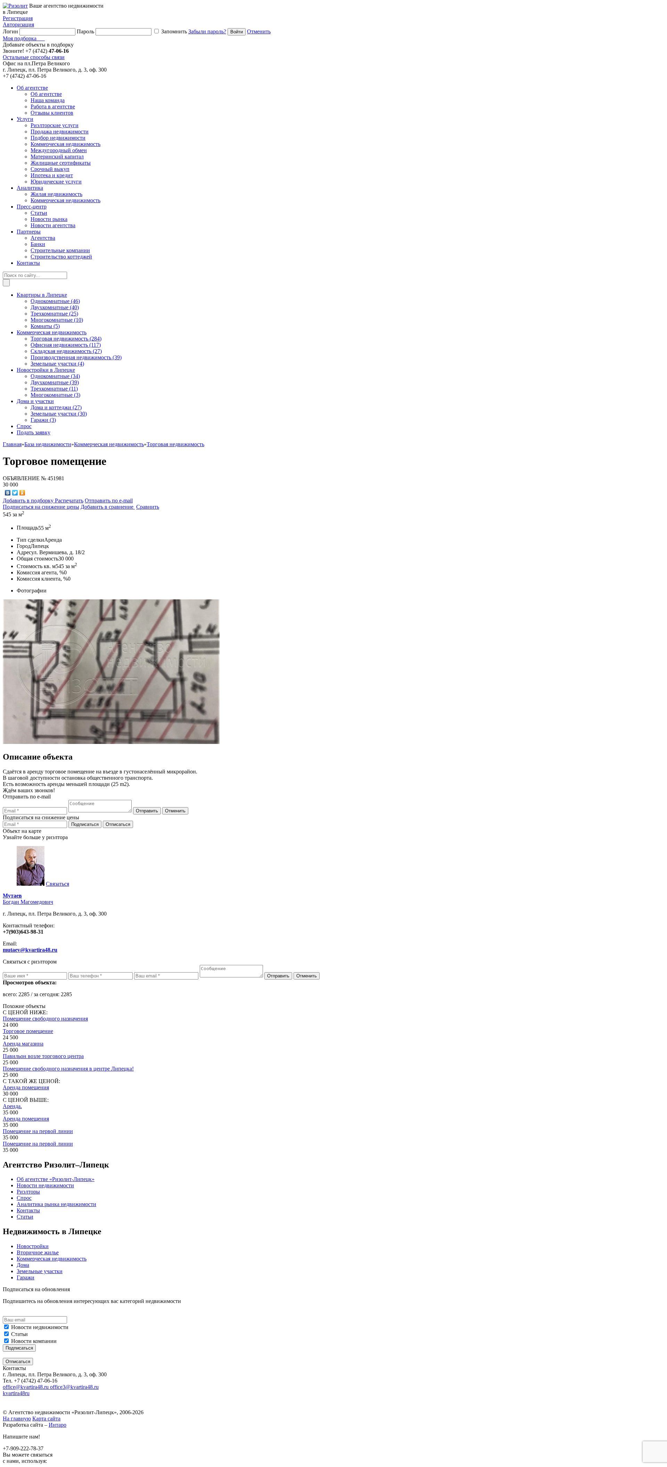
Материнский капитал (57, 156)
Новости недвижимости (39, 1327)
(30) (59, 414)
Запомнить (174, 31)
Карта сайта (46, 1418)
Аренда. (12, 1106)
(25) (54, 314)
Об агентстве (46, 94)
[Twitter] (15, 492)
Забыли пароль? (207, 31)
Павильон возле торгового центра (43, 1056)
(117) (66, 345)
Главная (12, 444)
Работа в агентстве (53, 106)
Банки (38, 244)
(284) (66, 339)
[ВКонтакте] (7, 492)
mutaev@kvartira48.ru (30, 950)
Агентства (43, 238)
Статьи (39, 213)
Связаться (57, 884)
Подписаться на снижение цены (41, 507)
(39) (76, 357)
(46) (55, 301)
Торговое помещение (28, 1031)
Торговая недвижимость (175, 444)
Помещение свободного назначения (45, 1019)
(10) (57, 320)
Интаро (57, 1425)
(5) (45, 326)
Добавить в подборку (29, 500)
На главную (17, 1418)
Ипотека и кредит (52, 175)
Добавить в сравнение (108, 507)
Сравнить (147, 507)
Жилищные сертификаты (61, 163)
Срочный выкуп (50, 169)
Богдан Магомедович (28, 899)
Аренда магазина (23, 1044)
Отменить (259, 31)
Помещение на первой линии (38, 1131)
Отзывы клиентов (52, 113)
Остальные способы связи (34, 57)
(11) (54, 389)
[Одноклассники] (22, 492)
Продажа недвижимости (60, 131)
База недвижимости (47, 444)
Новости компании (34, 1341)
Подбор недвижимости (58, 138)
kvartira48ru (16, 1393)
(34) (55, 376)
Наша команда (48, 100)
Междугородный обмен (59, 150)
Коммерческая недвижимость (65, 144)
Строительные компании (60, 250)
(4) (57, 364)
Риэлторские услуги (55, 125)
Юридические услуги (56, 182)
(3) (55, 395)
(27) (66, 351)
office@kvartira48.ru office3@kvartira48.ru (51, 1387)
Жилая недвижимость (56, 194)
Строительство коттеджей (61, 257)
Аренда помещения (26, 1087)
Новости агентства (53, 225)
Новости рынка (49, 219)
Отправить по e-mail (109, 500)
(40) (55, 307)
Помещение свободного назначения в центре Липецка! (68, 1069)
